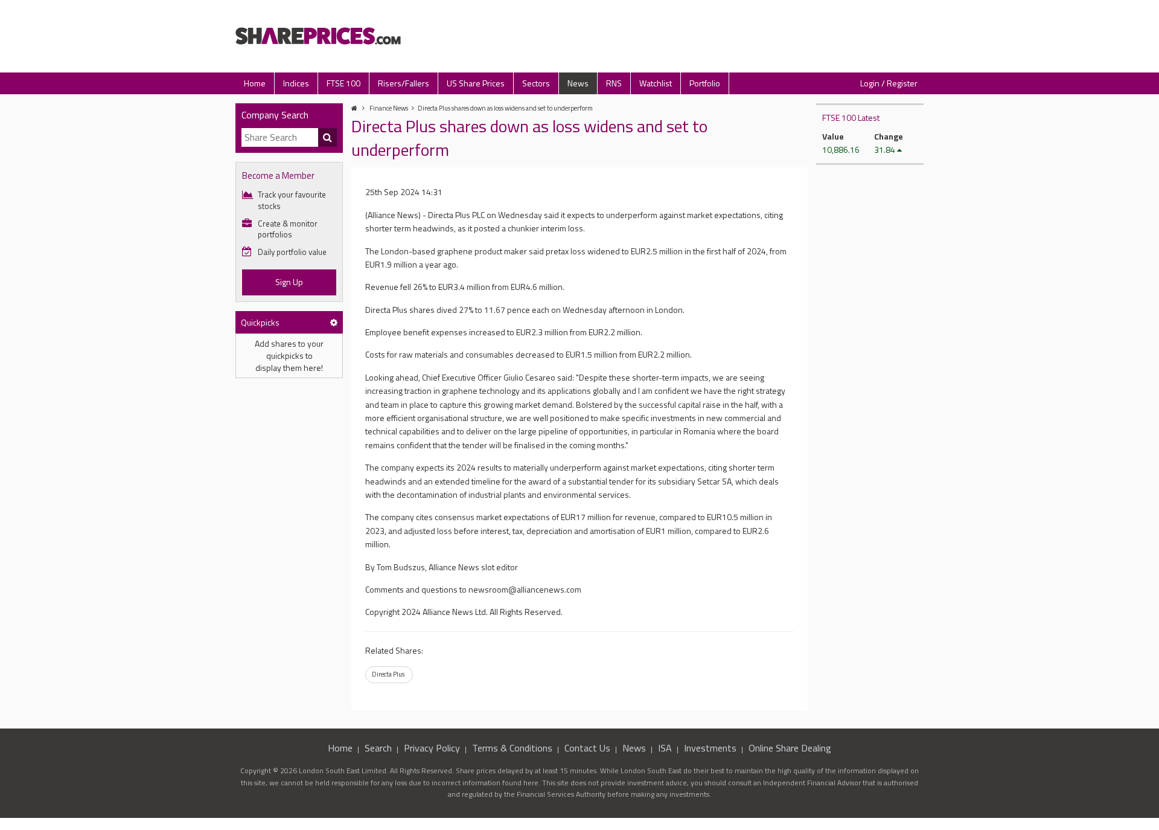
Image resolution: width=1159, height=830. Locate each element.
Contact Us (587, 748)
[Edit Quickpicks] (333, 322)
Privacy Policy (432, 748)
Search (378, 748)
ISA (665, 748)
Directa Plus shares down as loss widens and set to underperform (505, 108)
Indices (296, 83)
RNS (614, 83)
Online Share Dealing (790, 748)
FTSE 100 (343, 83)
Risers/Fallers (403, 83)
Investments (710, 748)
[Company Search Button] (327, 137)
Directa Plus (388, 674)
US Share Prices (476, 83)
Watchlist (655, 83)
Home (255, 83)
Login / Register (889, 83)
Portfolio (704, 83)
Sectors (536, 83)
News (578, 83)
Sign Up (289, 281)
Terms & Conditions (512, 748)
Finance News (388, 108)
